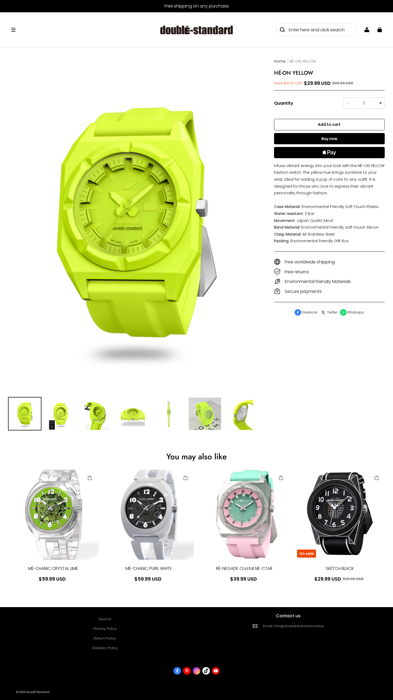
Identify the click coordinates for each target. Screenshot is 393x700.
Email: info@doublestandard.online (293, 626)
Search (105, 619)
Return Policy (105, 638)
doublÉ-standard (37, 692)
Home (280, 61)
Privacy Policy (105, 628)
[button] (78, 29)
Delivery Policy (105, 647)
